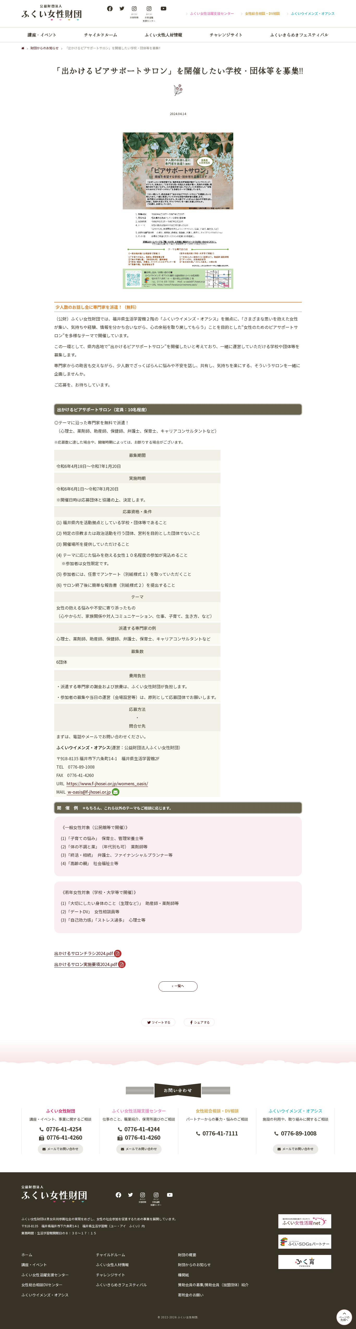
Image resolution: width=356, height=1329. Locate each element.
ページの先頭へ (344, 1318)
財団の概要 (187, 1254)
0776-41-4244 (142, 1129)
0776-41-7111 (220, 1133)
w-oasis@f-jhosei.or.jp (89, 792)
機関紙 (183, 1274)
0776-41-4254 (64, 1129)
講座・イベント (42, 35)
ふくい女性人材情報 (163, 35)
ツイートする (161, 1022)
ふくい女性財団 (187, 1317)
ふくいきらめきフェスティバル (299, 35)
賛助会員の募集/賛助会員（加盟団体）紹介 (213, 1284)
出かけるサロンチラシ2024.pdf (83, 953)
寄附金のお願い (191, 1294)
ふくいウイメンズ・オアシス (313, 13)
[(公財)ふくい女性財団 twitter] (121, 8)
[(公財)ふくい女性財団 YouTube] (163, 8)
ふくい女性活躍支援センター (212, 13)
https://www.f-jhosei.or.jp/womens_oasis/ (107, 783)
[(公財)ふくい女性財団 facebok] (110, 8)
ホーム (26, 1254)
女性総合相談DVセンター (42, 1284)
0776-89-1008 (298, 1133)
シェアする (202, 1022)
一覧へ (179, 985)
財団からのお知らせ (44, 48)
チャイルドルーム (100, 35)
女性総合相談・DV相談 (262, 13)
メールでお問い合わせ (62, 1148)
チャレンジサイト (226, 35)
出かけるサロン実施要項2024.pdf (85, 964)
